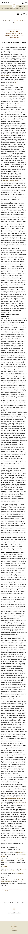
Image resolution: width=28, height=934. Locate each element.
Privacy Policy (14, 930)
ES (11, 20)
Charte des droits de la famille (10, 180)
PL (24, 20)
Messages (3, 8)
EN (9, 20)
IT (22, 20)
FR (14, 20)
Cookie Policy (14, 928)
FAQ (14, 924)
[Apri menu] (26, 3)
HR (17, 20)
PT (14, 22)
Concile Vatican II (5, 75)
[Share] (27, 14)
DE (6, 20)
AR (3, 20)
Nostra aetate (20, 852)
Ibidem (5, 866)
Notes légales (14, 926)
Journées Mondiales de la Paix (14, 8)
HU (20, 20)
